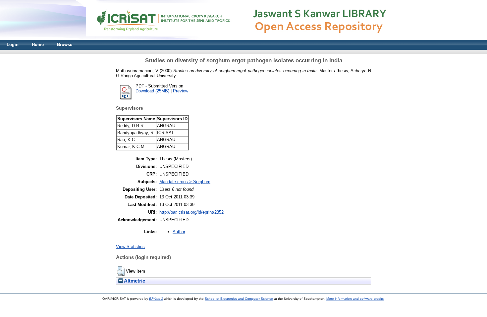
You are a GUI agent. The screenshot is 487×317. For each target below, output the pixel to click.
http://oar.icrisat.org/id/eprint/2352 (191, 212)
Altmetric (134, 281)
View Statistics (130, 246)
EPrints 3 (156, 298)
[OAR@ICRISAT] (243, 38)
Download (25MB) (152, 90)
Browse (64, 44)
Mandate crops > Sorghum (184, 181)
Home (38, 44)
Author (179, 231)
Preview (180, 90)
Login (13, 44)
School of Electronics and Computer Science (239, 298)
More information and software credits (355, 298)
